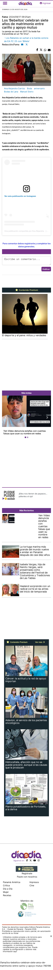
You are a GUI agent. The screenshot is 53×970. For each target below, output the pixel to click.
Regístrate (27, 873)
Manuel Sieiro (26, 91)
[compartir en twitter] (41, 50)
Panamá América (11, 882)
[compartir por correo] (49, 50)
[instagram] (39, 860)
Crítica (6, 885)
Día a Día (7, 888)
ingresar (47, 3)
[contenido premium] (26, 868)
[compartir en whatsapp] (45, 50)
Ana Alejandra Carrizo (14, 88)
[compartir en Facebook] (37, 50)
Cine (31, 885)
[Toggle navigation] (5, 3)
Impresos (34, 882)
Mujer (6, 892)
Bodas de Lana (11, 91)
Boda (29, 88)
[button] (5, 417)
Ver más (39, 642)
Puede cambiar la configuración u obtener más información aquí (20, 949)
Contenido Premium (28, 290)
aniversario (39, 88)
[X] (30, 860)
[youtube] (34, 860)
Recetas (7, 895)
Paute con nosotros (27, 876)
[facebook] (27, 860)
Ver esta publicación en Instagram (20, 196)
